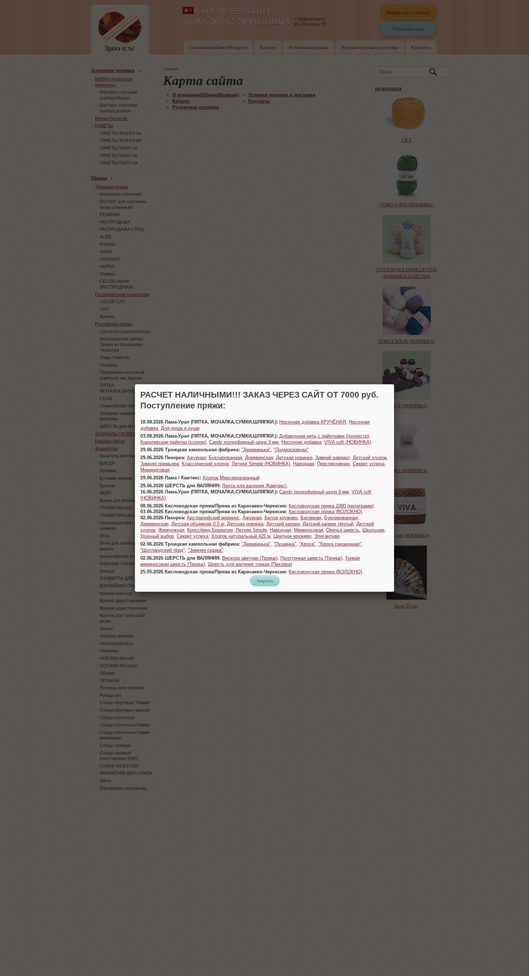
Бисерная (310, 517)
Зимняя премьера (159, 463)
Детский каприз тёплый (328, 524)
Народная (303, 463)
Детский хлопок (370, 457)
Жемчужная (171, 530)
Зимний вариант (332, 457)
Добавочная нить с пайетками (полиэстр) (324, 436)
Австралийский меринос (213, 517)
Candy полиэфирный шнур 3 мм (244, 442)
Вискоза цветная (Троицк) (249, 558)
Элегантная (326, 536)
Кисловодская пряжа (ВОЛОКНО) (325, 511)
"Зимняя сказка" (205, 550)
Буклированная (225, 457)
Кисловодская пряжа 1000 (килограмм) (331, 506)
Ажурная (196, 457)
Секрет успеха (368, 463)
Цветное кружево (292, 536)
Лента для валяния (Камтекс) (254, 485)
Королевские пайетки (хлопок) (173, 442)
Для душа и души (180, 428)
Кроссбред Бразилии (210, 530)
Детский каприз (283, 524)
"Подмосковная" (291, 449)
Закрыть (264, 580)
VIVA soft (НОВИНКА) (347, 442)
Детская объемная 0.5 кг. (198, 524)
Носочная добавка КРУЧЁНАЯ (312, 422)
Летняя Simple (251, 530)
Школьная (373, 530)
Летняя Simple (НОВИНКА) (261, 463)
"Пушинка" (284, 544)
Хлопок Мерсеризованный (231, 477)
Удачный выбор (157, 536)
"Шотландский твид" (162, 550)
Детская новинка (294, 457)
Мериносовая (154, 470)
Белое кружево (281, 517)
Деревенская (259, 457)
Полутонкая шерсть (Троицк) (311, 558)
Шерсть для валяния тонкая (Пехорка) (250, 564)
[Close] (394, 384)
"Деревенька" (256, 449)
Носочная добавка (301, 442)
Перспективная (333, 463)
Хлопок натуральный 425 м (241, 536)
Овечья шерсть (343, 530)
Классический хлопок (205, 463)
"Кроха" (307, 544)
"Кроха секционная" (339, 544)
